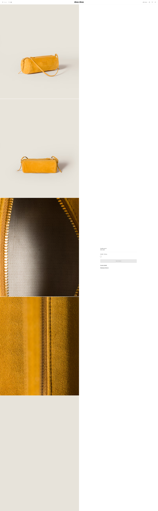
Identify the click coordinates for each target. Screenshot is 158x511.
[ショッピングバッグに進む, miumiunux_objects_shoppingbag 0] (155, 2)
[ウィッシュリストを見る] (152, 2)
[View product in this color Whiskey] (101, 256)
